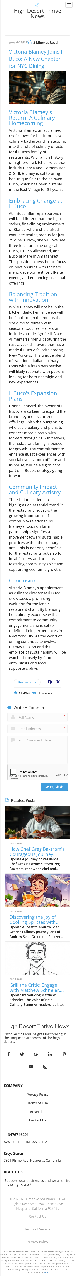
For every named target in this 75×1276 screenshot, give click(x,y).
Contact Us (37, 1216)
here (46, 1272)
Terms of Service (37, 1229)
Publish (56, 786)
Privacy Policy (37, 1242)
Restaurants (27, 682)
